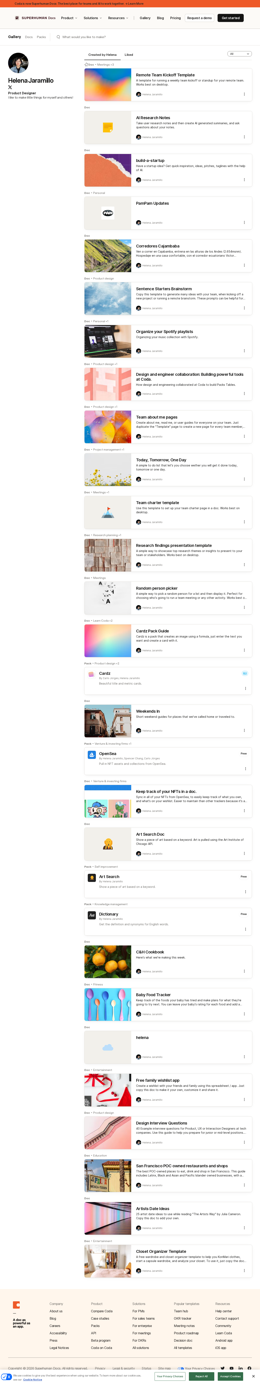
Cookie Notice (32, 1379)
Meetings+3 (105, 64)
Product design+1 (105, 364)
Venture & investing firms (110, 781)
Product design (103, 278)
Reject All (202, 1376)
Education (100, 1155)
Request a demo (199, 18)
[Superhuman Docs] (35, 17)
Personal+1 (100, 321)
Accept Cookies (230, 1376)
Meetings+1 (101, 492)
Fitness (98, 984)
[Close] (253, 1376)
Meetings (99, 577)
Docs (29, 37)
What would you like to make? (84, 37)
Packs (41, 37)
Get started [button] (231, 18)
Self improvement (106, 866)
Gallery (145, 18)
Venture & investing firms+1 (113, 743)
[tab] (102, 56)
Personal (99, 193)
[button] (240, 53)
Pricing (175, 18)
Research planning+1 (107, 535)
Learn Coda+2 (103, 620)
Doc (91, 64)
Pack (87, 663)
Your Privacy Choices (199, 1368)
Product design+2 (107, 663)
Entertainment (102, 1070)
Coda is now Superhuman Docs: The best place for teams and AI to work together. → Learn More (79, 3)
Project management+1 (108, 449)
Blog (160, 18)
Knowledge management (111, 904)
